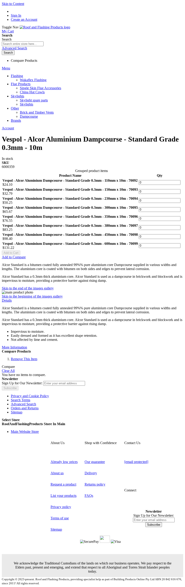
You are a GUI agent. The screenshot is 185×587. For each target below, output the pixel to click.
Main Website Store (25, 431)
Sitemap (16, 412)
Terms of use (60, 518)
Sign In (16, 15)
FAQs (89, 496)
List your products (63, 496)
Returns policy (95, 484)
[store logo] (45, 27)
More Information (14, 347)
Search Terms (20, 400)
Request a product (63, 484)
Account (8, 128)
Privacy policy (61, 507)
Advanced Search (14, 48)
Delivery (91, 473)
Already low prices (64, 462)
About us (57, 473)
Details (7, 300)
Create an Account (24, 19)
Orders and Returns (25, 408)
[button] (92, 424)
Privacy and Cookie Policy (30, 396)
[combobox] (23, 43)
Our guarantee (95, 462)
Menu (6, 68)
